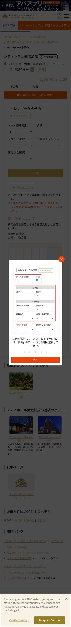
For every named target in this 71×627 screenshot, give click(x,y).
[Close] (66, 599)
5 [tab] (47, 352)
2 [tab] (30, 352)
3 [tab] (35, 352)
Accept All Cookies (49, 620)
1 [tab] (24, 352)
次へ (35, 359)
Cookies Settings (19, 620)
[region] (35, 312)
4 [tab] (41, 352)
